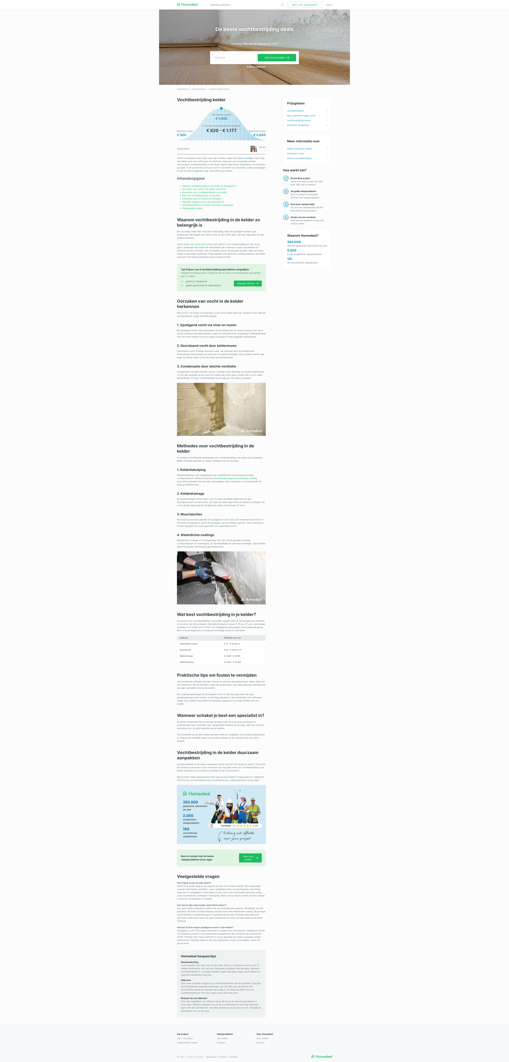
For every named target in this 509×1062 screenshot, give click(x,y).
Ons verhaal (262, 1038)
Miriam (262, 147)
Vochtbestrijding (198, 89)
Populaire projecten (220, 4)
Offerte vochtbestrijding (299, 158)
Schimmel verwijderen (298, 125)
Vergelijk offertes (245, 283)
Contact (260, 1042)
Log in (329, 4)
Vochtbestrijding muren (298, 120)
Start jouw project (275, 57)
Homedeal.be (182, 89)
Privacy (223, 1057)
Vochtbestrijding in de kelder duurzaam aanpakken (207, 205)
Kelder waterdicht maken (299, 148)
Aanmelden (222, 1038)
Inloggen (221, 1042)
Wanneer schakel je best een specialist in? (203, 201)
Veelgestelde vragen (192, 208)
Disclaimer (211, 1057)
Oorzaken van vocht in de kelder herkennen (204, 189)
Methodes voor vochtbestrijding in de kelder (204, 192)
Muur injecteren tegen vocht (301, 115)
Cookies (233, 1057)
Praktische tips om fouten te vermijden (201, 198)
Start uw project (185, 1038)
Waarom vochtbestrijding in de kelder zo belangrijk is (209, 186)
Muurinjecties (183, 519)
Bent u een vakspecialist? (305, 4)
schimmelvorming (203, 244)
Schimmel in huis (295, 153)
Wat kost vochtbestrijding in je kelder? (201, 195)
